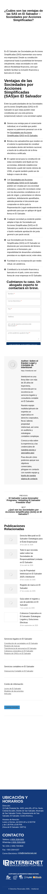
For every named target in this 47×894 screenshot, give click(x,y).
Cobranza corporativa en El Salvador (18, 651)
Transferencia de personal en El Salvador (20, 648)
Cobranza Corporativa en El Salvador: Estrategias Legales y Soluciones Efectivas (30, 618)
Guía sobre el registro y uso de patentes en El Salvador (30, 602)
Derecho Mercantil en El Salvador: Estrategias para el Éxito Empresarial (31, 539)
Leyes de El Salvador (12, 689)
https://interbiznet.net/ (28, 370)
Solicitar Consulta (12, 707)
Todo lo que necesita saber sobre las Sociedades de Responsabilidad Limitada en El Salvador (31, 556)
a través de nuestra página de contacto (30, 476)
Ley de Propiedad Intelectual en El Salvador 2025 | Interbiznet (31, 574)
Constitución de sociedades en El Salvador (21, 643)
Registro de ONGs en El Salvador (17, 653)
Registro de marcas (12, 646)
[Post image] (10, 539)
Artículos (7, 694)
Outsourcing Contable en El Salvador (18, 671)
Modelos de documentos (14, 691)
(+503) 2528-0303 (17, 839)
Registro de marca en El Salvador (30, 586)
